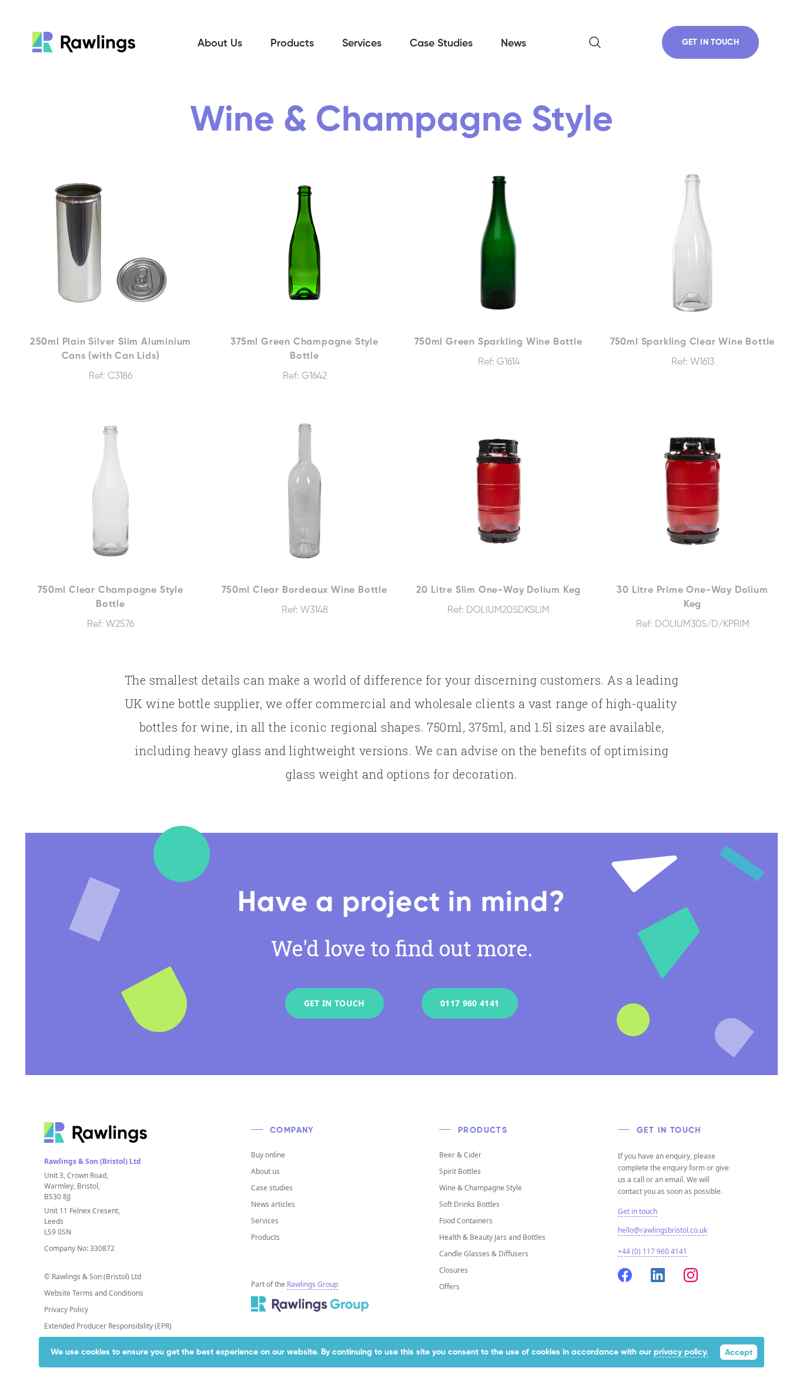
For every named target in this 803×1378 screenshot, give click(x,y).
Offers (449, 1287)
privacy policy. (681, 1352)
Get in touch (637, 1211)
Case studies (272, 1188)
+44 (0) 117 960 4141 (652, 1251)
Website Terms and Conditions (93, 1293)
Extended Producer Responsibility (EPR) (108, 1326)
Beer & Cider (460, 1155)
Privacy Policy (66, 1309)
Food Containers (466, 1221)
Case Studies (441, 43)
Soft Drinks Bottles (469, 1204)
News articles (273, 1204)
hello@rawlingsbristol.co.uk (662, 1230)
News (513, 43)
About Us (220, 43)
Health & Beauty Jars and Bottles (492, 1237)
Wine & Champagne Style (480, 1188)
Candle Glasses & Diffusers (483, 1254)
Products (265, 1237)
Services (265, 1221)
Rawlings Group (312, 1284)
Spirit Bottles (460, 1171)
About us (265, 1171)
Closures (453, 1270)
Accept (738, 1353)
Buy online (268, 1155)
